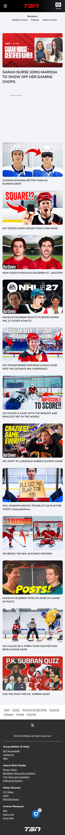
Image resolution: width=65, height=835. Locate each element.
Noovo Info (8, 814)
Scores (58, 8)
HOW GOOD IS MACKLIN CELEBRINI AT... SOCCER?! (32, 273)
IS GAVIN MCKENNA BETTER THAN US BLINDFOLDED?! (24, 182)
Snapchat (31, 714)
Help (5, 758)
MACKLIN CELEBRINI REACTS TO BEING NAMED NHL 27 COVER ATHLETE (30, 319)
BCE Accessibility (11, 751)
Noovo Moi (8, 818)
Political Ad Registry (13, 780)
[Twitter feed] (32, 725)
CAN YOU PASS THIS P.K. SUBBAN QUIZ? (26, 694)
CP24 (5, 795)
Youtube (20, 714)
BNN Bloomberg (11, 799)
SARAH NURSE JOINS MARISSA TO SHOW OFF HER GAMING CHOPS (29, 77)
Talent (7, 709)
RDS (5, 810)
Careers (16, 709)
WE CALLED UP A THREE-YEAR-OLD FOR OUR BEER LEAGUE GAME (29, 647)
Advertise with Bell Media (34, 709)
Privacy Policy (10, 769)
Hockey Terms (50, 19)
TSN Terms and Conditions (16, 777)
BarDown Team (20, 19)
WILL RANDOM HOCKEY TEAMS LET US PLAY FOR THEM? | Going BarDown (31, 507)
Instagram (9, 714)
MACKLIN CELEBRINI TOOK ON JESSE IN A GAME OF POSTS (31, 599)
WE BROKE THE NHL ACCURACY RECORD (27, 553)
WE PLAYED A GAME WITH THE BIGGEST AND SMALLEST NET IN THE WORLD (29, 415)
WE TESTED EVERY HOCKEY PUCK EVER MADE (30, 228)
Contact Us (8, 754)
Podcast (35, 19)
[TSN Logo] (31, 6)
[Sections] (5, 6)
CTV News (8, 792)
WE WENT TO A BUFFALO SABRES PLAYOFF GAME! (32, 461)
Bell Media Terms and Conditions (19, 773)
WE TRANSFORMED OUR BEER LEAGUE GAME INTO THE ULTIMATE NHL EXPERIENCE (29, 367)
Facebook (54, 709)
